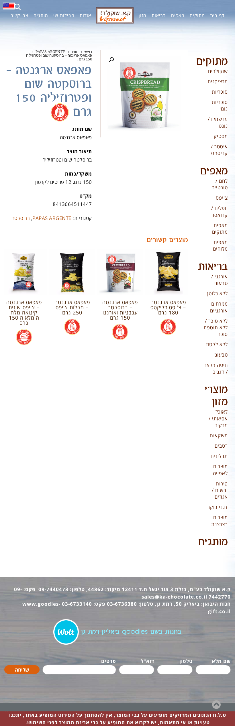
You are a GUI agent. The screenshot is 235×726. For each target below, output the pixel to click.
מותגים (213, 542)
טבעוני (221, 354)
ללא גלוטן (217, 293)
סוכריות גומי (220, 105)
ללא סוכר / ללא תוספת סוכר (215, 328)
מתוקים (212, 62)
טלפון (186, 661)
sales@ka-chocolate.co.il (174, 596)
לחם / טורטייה (219, 184)
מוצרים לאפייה (220, 469)
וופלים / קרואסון (219, 211)
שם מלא (221, 661)
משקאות (219, 435)
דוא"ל (147, 661)
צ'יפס (222, 197)
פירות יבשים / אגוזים (220, 490)
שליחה (22, 669)
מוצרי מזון (216, 396)
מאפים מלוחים (220, 245)
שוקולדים (218, 71)
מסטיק (221, 136)
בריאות (213, 267)
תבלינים (219, 456)
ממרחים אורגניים (219, 307)
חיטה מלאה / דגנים (215, 368)
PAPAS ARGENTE (51, 218)
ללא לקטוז (217, 344)
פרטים (108, 661)
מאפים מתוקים (220, 228)
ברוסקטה (20, 218)
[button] (111, 60)
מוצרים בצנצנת (219, 520)
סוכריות (220, 91)
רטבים (221, 445)
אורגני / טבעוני (219, 279)
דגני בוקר (217, 507)
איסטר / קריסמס (219, 149)
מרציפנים (218, 81)
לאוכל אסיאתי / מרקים (218, 418)
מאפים (214, 171)
